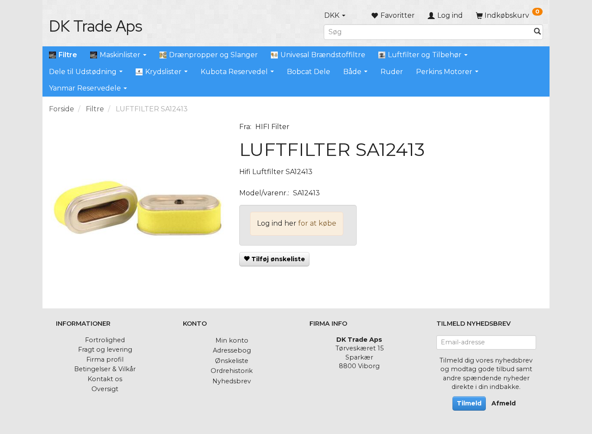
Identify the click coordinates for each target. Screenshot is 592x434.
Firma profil (105, 359)
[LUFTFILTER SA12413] (137, 208)
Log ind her (276, 223)
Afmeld (503, 403)
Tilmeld (469, 403)
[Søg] (537, 32)
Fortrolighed (105, 340)
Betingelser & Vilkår (105, 369)
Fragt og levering (105, 349)
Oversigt (104, 389)
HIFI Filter (272, 127)
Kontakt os (105, 379)
